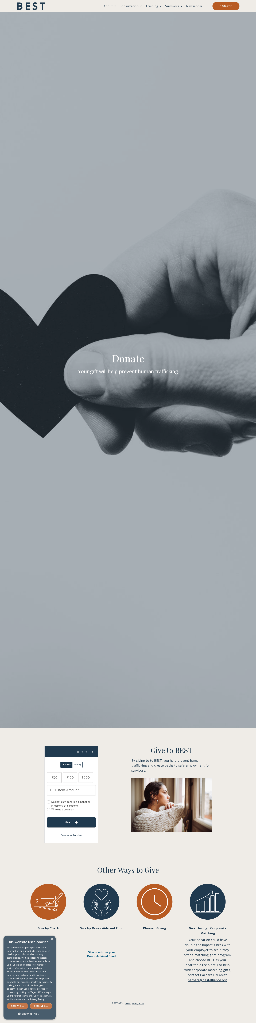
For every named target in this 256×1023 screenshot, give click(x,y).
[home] (31, 6)
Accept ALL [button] (17, 1006)
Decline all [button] (41, 1006)
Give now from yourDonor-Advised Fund (101, 954)
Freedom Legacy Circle (154, 950)
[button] (29, 1014)
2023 (127, 1003)
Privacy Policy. (37, 999)
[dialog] (29, 978)
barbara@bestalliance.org (207, 980)
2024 (134, 1003)
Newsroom (194, 6)
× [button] (52, 939)
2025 (141, 1003)
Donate (226, 6)
